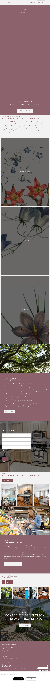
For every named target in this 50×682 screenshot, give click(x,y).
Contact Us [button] (25, 625)
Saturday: (4, 660)
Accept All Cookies (18, 678)
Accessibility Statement (14, 669)
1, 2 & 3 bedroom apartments (17, 121)
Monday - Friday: (5, 658)
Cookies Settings (31, 678)
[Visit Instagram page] (11, 582)
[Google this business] (7, 582)
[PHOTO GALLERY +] (25, 172)
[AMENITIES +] (25, 310)
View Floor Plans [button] (25, 110)
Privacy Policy (5, 669)
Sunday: (3, 662)
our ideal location (39, 546)
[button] (41, 2)
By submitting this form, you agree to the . (14, 450)
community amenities (28, 383)
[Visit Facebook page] (3, 582)
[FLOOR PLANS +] (25, 241)
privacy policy (22, 450)
